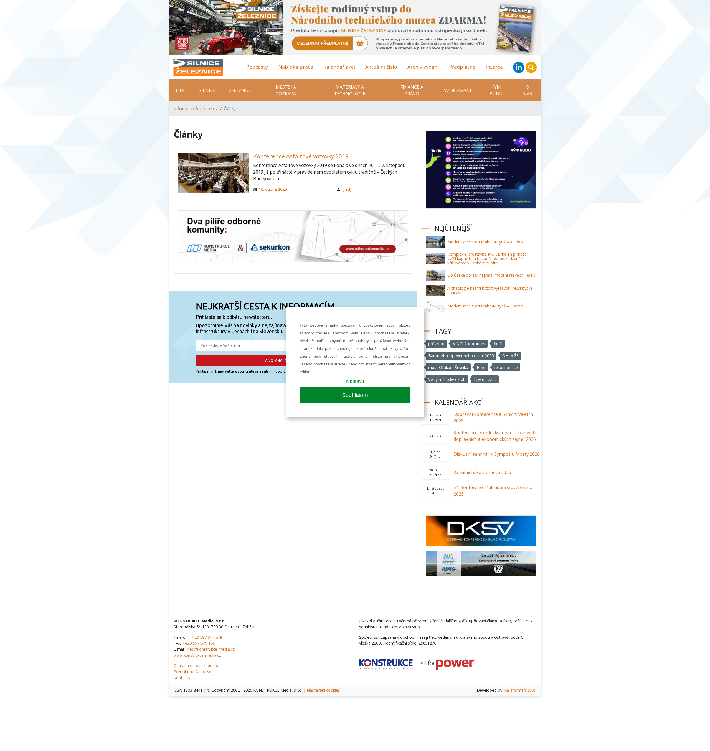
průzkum (436, 343)
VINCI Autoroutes (469, 343)
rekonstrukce (506, 367)
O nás (527, 90)
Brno (481, 367)
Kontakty (182, 677)
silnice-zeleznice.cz (196, 108)
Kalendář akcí (339, 66)
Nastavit (355, 381)
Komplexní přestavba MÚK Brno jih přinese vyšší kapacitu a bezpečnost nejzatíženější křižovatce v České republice (487, 258)
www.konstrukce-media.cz (197, 655)
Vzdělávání (457, 90)
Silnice (207, 90)
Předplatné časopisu (192, 671)
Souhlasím (355, 395)
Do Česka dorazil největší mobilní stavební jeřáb (491, 275)
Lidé (181, 90)
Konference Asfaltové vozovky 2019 (301, 156)
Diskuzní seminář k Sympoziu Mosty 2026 (496, 454)
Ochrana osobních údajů (196, 665)
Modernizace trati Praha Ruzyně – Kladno (485, 242)
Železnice (240, 90)
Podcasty (257, 66)
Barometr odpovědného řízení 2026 (461, 355)
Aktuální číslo (381, 66)
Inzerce (494, 66)
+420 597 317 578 (206, 637)
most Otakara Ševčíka (448, 367)
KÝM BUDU (496, 90)
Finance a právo (411, 90)
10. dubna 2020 (273, 189)
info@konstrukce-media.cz (211, 649)
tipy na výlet (485, 379)
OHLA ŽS (510, 355)
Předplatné (462, 66)
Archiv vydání (423, 66)
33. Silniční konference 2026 (482, 472)
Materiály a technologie (349, 90)
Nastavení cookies (323, 690)
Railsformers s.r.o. (520, 690)
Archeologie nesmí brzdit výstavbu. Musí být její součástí (490, 290)
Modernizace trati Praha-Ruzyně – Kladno (485, 306)
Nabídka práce (295, 66)
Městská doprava (285, 90)
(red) (347, 189)
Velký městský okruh (446, 379)
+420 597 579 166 (198, 643)
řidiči (498, 343)
